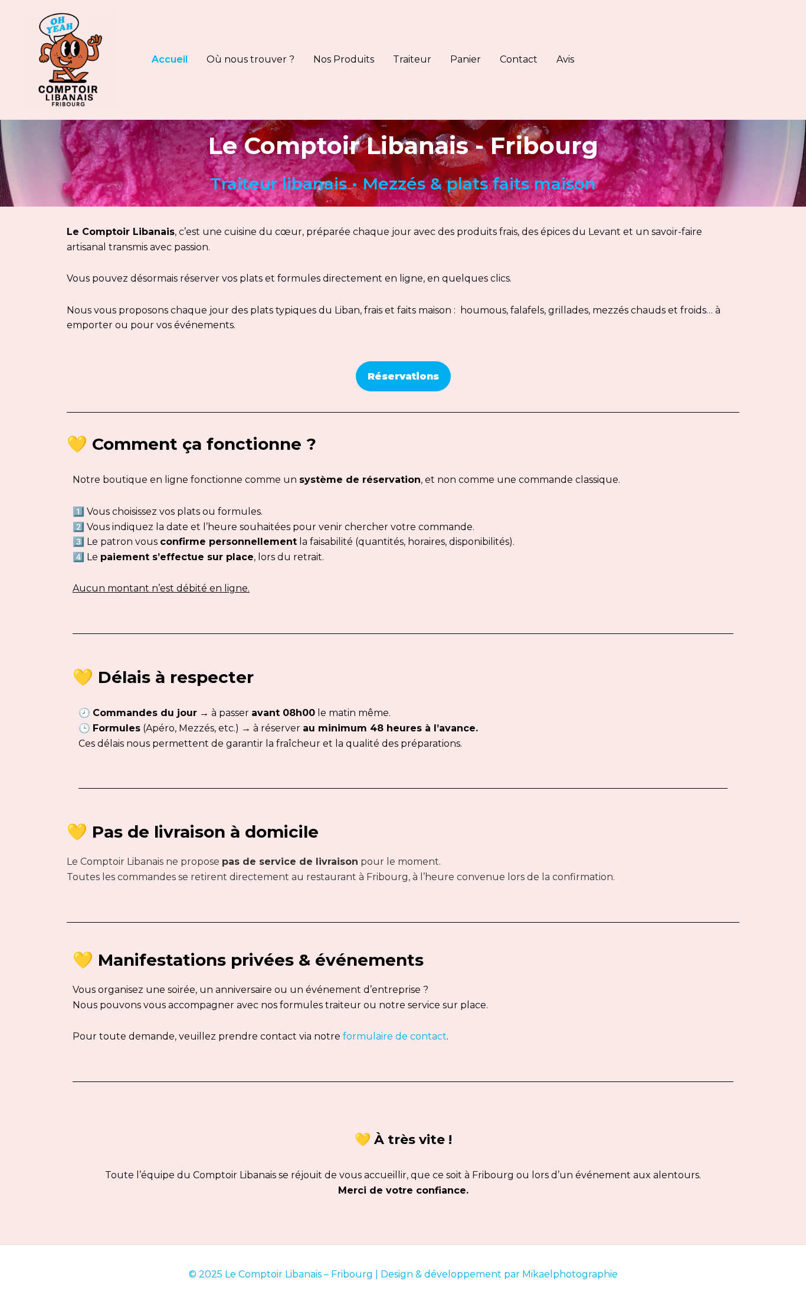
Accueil (170, 59)
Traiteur (412, 59)
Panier (465, 59)
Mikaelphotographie (570, 1274)
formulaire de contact (395, 1036)
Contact (519, 59)
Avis (565, 59)
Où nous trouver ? (250, 59)
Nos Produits (343, 59)
